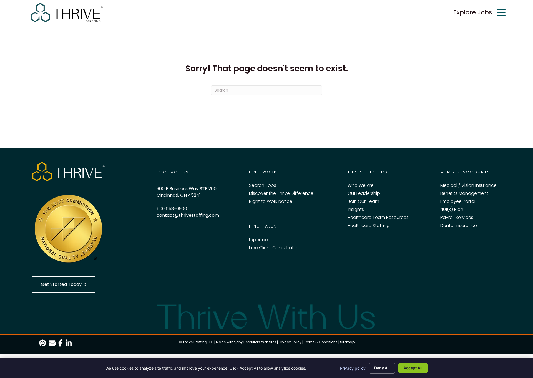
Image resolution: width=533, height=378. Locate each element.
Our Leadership (364, 193)
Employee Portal (457, 201)
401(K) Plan (451, 209)
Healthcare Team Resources (378, 217)
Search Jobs (262, 185)
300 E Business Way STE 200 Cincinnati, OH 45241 (187, 191)
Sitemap (347, 342)
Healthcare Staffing (369, 225)
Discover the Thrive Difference (281, 193)
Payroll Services (456, 217)
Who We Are (361, 185)
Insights (356, 209)
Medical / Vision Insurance (468, 185)
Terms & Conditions (321, 342)
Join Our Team (363, 201)
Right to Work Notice (270, 201)
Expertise (258, 239)
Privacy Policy (290, 342)
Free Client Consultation (274, 248)
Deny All (382, 368)
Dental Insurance (458, 225)
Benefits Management (464, 193)
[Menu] (501, 12)
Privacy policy (353, 368)
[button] (63, 284)
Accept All (413, 368)
